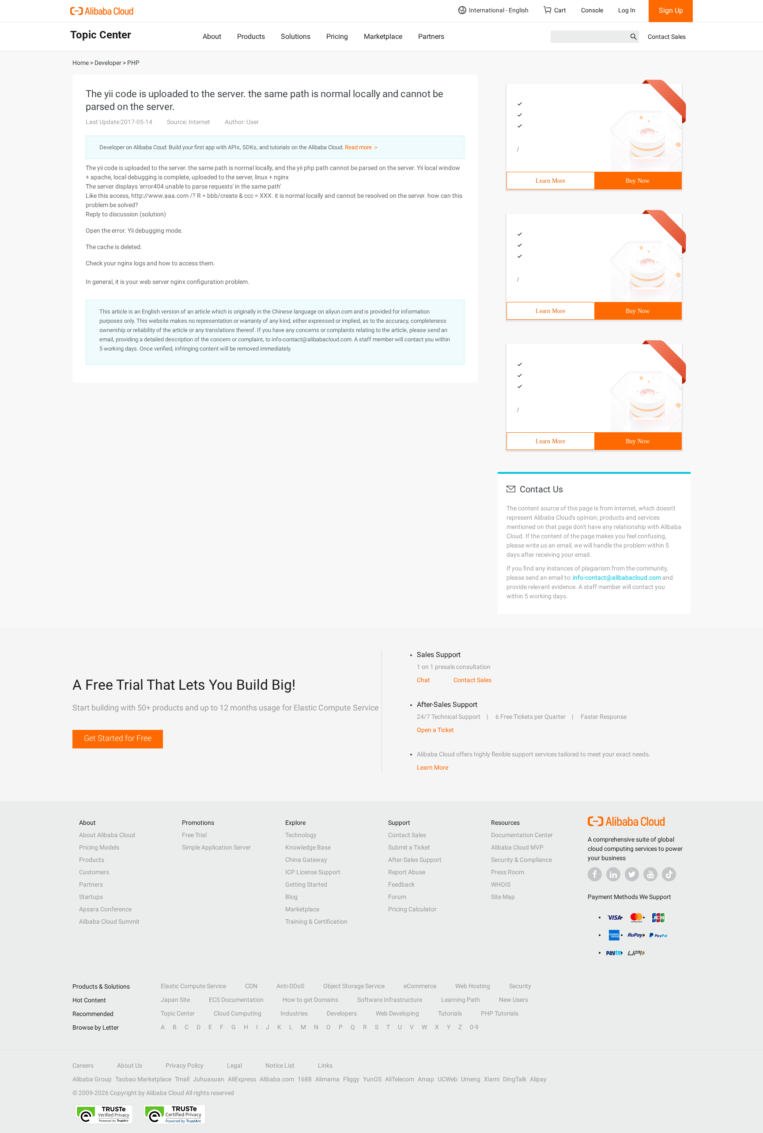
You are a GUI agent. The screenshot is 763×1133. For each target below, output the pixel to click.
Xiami (491, 1079)
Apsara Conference (105, 909)
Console (592, 10)
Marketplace (383, 36)
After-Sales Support (415, 859)
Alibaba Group (92, 1079)
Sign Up (671, 10)
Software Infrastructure (389, 999)
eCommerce (420, 985)
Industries (294, 1013)
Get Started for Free (117, 738)
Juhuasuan (208, 1079)
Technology (301, 834)
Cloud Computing (237, 1013)
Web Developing (397, 1013)
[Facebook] (595, 874)
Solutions (295, 36)
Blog (291, 896)
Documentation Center (522, 834)
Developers (342, 1013)
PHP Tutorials (499, 1013)
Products (251, 36)
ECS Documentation (236, 999)
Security (520, 985)
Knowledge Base (308, 847)
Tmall (182, 1079)
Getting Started (306, 884)
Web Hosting (472, 985)
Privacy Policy (185, 1065)
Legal (234, 1065)
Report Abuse (406, 872)
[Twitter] (632, 874)
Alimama (327, 1079)
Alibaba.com (277, 1079)
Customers (94, 872)
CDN (251, 985)
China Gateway (306, 859)
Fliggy (351, 1079)
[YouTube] (650, 874)
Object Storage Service (354, 985)
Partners (431, 36)
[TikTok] (669, 874)
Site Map (503, 896)
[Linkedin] (613, 874)
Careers (83, 1065)
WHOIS (500, 884)
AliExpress (242, 1079)
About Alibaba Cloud (107, 834)
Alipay (538, 1079)
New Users (513, 999)
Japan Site (175, 999)
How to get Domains (310, 999)
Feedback (401, 884)
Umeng (470, 1079)
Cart (560, 10)
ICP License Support (312, 872)
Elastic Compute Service (193, 985)
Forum (397, 896)
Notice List (280, 1065)
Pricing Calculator (412, 909)
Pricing (337, 36)
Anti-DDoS (290, 985)
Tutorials (450, 1013)
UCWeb (447, 1079)
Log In (626, 10)
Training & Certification (316, 921)
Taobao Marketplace (143, 1079)
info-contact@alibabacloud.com (617, 577)
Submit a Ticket (409, 847)
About (212, 36)
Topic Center (178, 1013)
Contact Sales (667, 36)
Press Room (507, 872)
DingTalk (514, 1079)
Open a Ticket (435, 729)
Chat (423, 680)
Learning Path (460, 999)
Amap (426, 1079)
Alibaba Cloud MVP (517, 847)
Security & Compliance (521, 859)
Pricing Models (99, 847)
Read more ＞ (362, 147)
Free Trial (194, 834)
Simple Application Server (216, 847)
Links (325, 1065)
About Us (129, 1065)
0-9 (474, 1027)
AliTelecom (399, 1079)
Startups (91, 896)
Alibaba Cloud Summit (109, 921)
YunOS (372, 1079)
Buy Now (638, 181)
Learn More (550, 181)
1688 (305, 1079)
